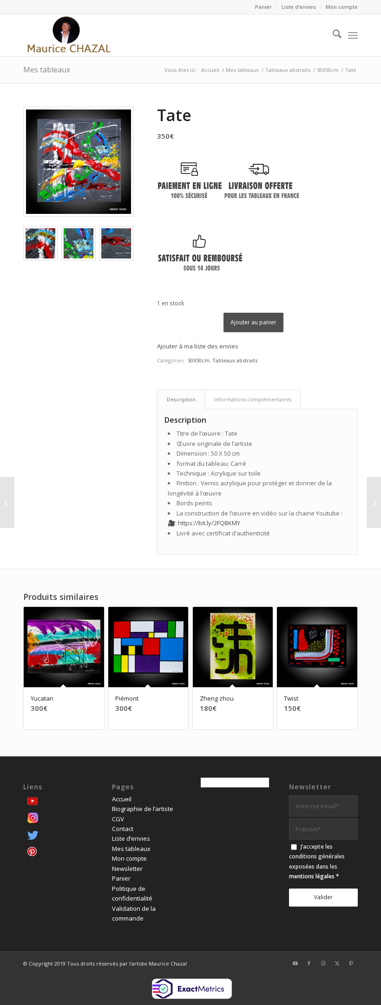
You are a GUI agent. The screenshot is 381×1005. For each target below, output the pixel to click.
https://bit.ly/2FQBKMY (209, 523)
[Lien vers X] (337, 963)
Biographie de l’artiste (142, 809)
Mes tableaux (46, 69)
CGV (118, 819)
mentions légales (312, 876)
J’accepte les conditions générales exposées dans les (317, 861)
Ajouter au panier (253, 322)
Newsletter (127, 868)
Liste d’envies (299, 6)
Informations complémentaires (252, 399)
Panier (263, 6)
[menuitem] (263, 7)
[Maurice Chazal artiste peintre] (68, 35)
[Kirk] (7, 502)
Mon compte (342, 6)
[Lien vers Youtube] (295, 963)
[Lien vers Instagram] (323, 963)
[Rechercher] (332, 35)
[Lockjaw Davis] (374, 502)
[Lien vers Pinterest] (351, 963)
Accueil (121, 799)
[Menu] (353, 35)
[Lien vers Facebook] (309, 963)
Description (181, 399)
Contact (122, 829)
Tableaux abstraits (234, 360)
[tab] (181, 399)
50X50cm (199, 360)
